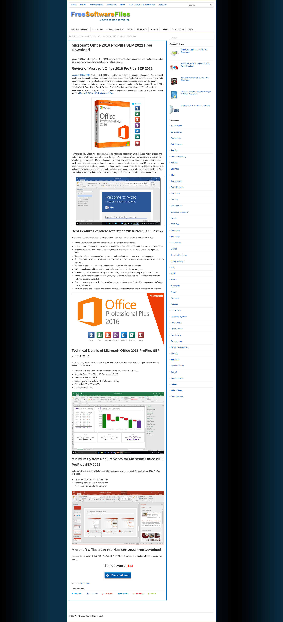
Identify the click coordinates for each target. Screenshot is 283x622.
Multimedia (142, 29)
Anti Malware (176, 144)
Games (174, 249)
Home (73, 5)
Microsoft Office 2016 (81, 75)
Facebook (93, 594)
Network (174, 304)
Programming (176, 341)
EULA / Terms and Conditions (142, 5)
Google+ (109, 594)
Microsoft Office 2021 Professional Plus (96, 93)
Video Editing (178, 29)
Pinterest (140, 594)
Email (153, 594)
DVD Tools (175, 224)
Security (174, 353)
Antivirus (154, 29)
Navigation (175, 298)
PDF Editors (176, 323)
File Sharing (176, 243)
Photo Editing (176, 329)
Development (176, 206)
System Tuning (177, 366)
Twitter (78, 594)
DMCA (122, 5)
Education (175, 230)
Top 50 (190, 29)
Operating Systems (115, 29)
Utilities (165, 29)
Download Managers (79, 29)
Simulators (175, 360)
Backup (174, 163)
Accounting (176, 138)
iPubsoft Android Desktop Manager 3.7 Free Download (196, 93)
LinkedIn (124, 594)
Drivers (130, 29)
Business (175, 169)
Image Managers (178, 261)
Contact (163, 5)
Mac (173, 267)
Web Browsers (177, 396)
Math (173, 273)
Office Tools (97, 29)
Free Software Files (82, 616)
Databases (175, 193)
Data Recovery (177, 187)
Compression (176, 181)
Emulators (175, 237)
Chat (173, 175)
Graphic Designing (179, 255)
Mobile (174, 280)
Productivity (176, 335)
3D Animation (176, 126)
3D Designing (176, 132)
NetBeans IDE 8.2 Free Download (195, 106)
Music (173, 292)
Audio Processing (178, 156)
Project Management (180, 347)
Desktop (174, 200)
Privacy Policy (96, 5)
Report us (111, 5)
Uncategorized (177, 378)
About (83, 5)
